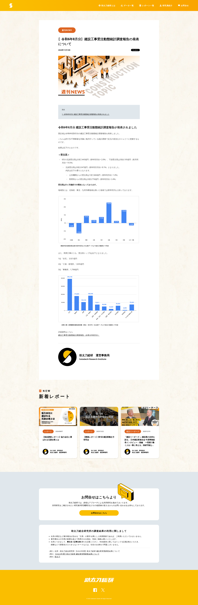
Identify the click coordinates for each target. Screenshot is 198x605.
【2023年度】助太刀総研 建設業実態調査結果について (77, 554)
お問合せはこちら (99, 513)
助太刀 (57, 557)
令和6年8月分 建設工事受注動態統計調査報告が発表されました (86, 114)
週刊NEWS (67, 30)
